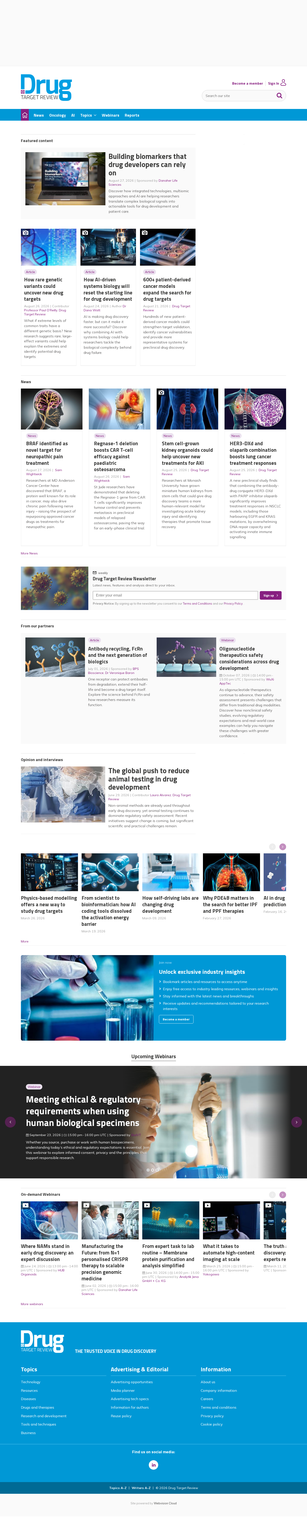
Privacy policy (212, 1416)
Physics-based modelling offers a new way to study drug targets (49, 904)
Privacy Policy (233, 603)
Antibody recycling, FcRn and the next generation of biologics (117, 655)
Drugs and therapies (37, 1407)
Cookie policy (212, 1424)
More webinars (32, 1304)
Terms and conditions (218, 1407)
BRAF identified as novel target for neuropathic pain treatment (47, 453)
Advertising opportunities (132, 1382)
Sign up (268, 595)
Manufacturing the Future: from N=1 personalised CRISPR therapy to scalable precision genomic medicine (105, 1262)
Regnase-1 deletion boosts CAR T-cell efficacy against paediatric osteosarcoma (116, 456)
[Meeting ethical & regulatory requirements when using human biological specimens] (148, 1170)
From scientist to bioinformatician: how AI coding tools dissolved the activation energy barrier (109, 911)
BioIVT (131, 1135)
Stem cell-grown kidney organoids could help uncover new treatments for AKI (187, 453)
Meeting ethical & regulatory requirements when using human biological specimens (78, 1111)
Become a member (247, 83)
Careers (207, 1399)
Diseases (28, 1399)
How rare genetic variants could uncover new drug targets (43, 289)
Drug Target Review (45, 312)
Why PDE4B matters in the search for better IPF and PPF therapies (230, 904)
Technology (30, 1382)
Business (28, 1433)
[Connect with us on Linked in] (153, 1465)
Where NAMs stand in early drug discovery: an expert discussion (47, 1252)
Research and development (44, 1416)
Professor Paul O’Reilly (40, 310)
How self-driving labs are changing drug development (170, 904)
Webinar (227, 640)
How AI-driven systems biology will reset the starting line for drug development (108, 289)
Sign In (273, 83)
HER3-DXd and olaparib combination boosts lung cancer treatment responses (253, 453)
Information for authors (130, 1407)
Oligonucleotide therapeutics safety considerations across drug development (249, 658)
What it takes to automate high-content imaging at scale (229, 1252)
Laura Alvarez (160, 795)
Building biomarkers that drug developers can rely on (148, 164)
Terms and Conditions (197, 603)
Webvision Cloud (165, 1503)
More (25, 941)
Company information (219, 1390)
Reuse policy (121, 1416)
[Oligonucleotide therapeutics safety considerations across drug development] (157, 1170)
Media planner (123, 1390)
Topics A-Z (118, 1488)
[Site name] (46, 99)
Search (279, 94)
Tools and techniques (38, 1424)
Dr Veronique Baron (119, 673)
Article (30, 272)
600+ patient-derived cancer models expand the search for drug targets (167, 289)
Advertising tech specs (130, 1399)
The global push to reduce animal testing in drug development (148, 779)
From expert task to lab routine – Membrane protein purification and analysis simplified (168, 1255)
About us (208, 1382)
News (32, 436)
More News (29, 553)
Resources (29, 1390)
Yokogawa (211, 1274)
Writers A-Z (141, 1488)
